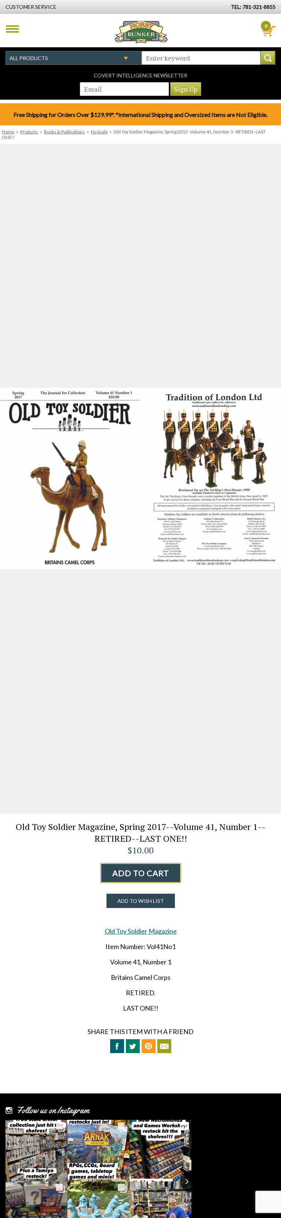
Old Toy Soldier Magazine (141, 931)
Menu (12, 29)
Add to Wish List (140, 901)
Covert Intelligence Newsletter (140, 75)
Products (29, 131)
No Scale (99, 131)
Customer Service (30, 7)
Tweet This (133, 1046)
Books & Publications (64, 131)
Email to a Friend (164, 1046)
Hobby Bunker (141, 32)
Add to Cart (140, 873)
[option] (140, 478)
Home (8, 131)
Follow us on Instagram (52, 1110)
